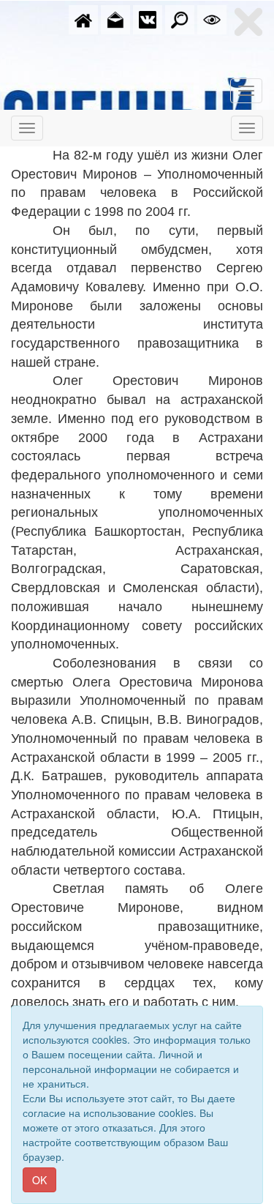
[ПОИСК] (179, 18)
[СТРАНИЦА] (147, 18)
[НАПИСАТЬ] (115, 18)
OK (39, 1180)
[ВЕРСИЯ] (212, 18)
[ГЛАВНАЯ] (83, 18)
